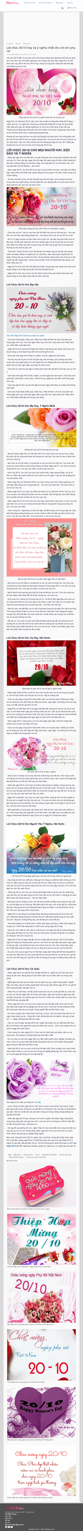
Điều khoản (8, 1518)
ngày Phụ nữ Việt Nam (49, 1155)
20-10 (37, 1155)
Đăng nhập (72, 8)
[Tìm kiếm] (62, 8)
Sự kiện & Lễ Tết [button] (29, 3)
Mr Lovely (16, 54)
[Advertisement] (41, 27)
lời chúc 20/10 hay (65, 1155)
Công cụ (69, 3)
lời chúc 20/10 (28, 1155)
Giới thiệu (8, 1516)
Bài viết (7, 1523)
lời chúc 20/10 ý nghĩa (16, 1157)
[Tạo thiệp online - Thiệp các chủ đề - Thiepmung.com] (13, 2)
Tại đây (38, 1102)
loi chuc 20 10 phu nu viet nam (36, 1157)
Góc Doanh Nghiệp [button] (45, 3)
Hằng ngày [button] (59, 3)
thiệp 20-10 (17, 1155)
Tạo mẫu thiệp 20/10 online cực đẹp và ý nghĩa (25, 335)
